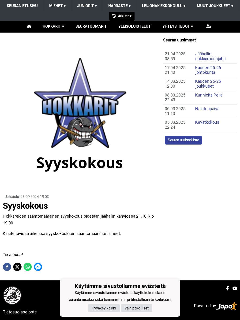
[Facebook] (225, 288)
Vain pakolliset (136, 308)
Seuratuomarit (91, 26)
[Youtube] (233, 288)
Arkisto (123, 16)
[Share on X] (17, 267)
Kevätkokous (207, 122)
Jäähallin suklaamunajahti (210, 56)
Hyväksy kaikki (104, 308)
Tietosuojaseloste (20, 311)
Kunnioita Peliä (208, 95)
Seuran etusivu (22, 6)
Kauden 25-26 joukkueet (208, 84)
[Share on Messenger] (38, 267)
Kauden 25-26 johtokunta (208, 70)
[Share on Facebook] (7, 267)
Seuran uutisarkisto (183, 140)
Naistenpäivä (207, 108)
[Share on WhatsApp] (27, 267)
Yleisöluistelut (134, 26)
